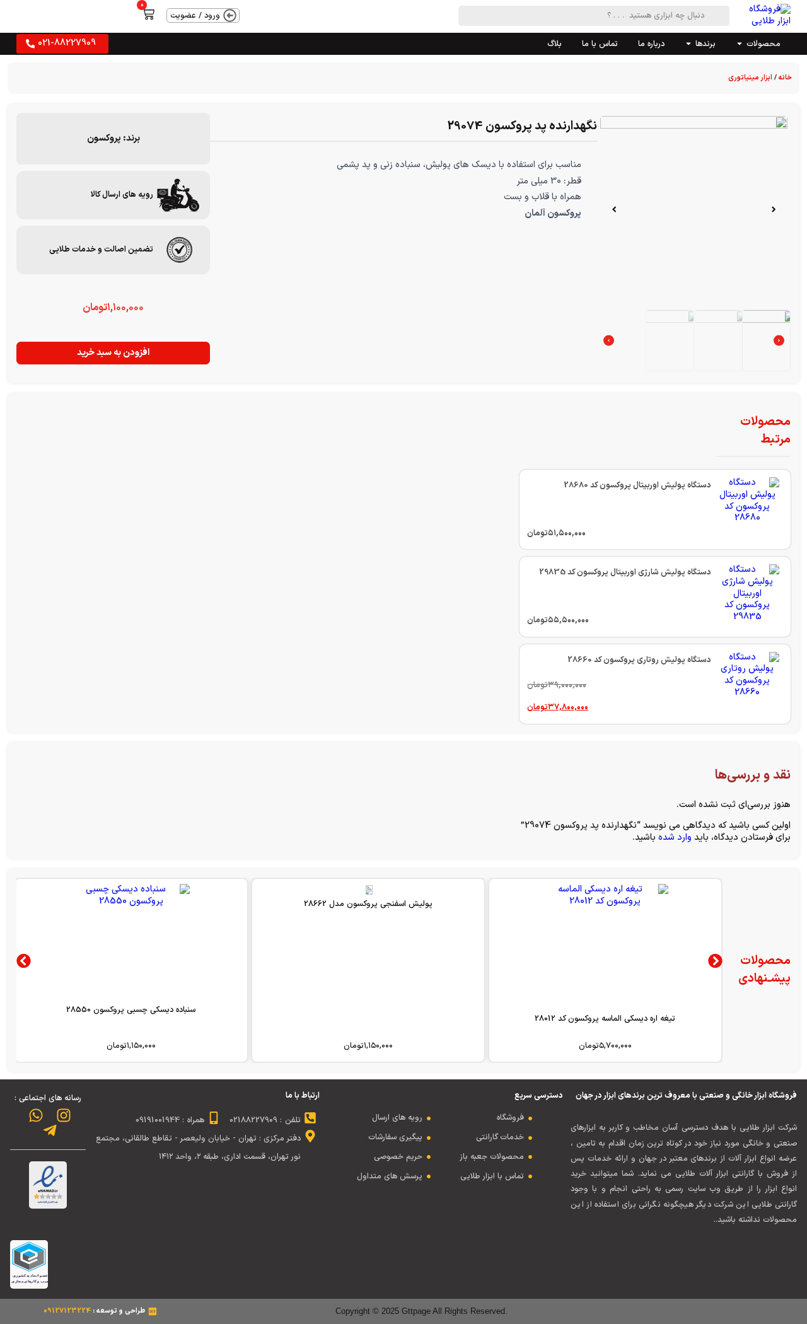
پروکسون (104, 138)
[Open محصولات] (739, 44)
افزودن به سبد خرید (113, 352)
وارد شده (675, 837)
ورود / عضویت (195, 15)
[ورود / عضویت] (229, 15)
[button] (773, 209)
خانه (785, 78)
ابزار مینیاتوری (750, 78)
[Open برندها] (688, 44)
